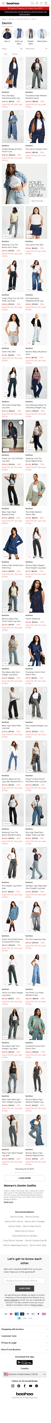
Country (25, 1368)
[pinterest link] (18, 1385)
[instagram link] (12, 1385)
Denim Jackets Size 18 (35, 1240)
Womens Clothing (23, 19)
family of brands (10, 1300)
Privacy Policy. (37, 1305)
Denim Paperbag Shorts (15, 1245)
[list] (24, 8)
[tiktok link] (36, 1385)
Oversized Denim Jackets (24, 1236)
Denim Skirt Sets (38, 1245)
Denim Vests (14, 1226)
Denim (34, 19)
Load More (25, 1178)
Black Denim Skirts (24, 1231)
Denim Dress (16, 1217)
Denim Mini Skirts (14, 1221)
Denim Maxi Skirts (32, 1226)
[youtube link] (30, 1385)
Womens (11, 19)
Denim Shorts (32, 1217)
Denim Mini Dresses (35, 1221)
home (4, 19)
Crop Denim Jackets (13, 1240)
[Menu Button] (3, 3)
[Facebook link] (24, 1385)
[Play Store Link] (25, 1362)
